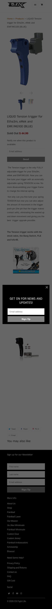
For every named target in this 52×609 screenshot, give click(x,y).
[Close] (47, 287)
